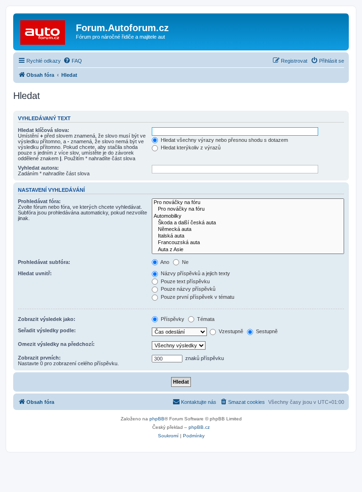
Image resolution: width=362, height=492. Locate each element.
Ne (185, 262)
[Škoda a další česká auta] (248, 223)
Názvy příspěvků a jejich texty (194, 273)
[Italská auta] (248, 236)
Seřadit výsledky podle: (47, 330)
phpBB (157, 418)
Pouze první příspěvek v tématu (196, 297)
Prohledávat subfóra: (44, 262)
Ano (164, 262)
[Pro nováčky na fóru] (248, 202)
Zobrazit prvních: (39, 358)
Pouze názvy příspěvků (187, 289)
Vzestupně (230, 331)
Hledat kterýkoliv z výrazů (190, 147)
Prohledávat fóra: (39, 201)
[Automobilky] (248, 216)
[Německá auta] (248, 229)
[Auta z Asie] (248, 249)
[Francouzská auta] (248, 242)
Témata (205, 319)
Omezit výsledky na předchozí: (56, 344)
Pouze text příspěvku (184, 281)
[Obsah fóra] (46, 31)
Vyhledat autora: (38, 168)
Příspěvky (171, 319)
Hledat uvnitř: (35, 273)
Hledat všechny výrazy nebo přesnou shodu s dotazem (223, 140)
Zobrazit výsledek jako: (46, 319)
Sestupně (266, 331)
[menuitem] (72, 60)
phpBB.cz (199, 427)
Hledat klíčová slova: (43, 130)
